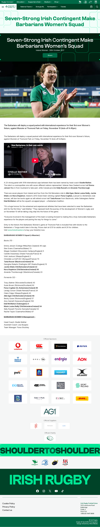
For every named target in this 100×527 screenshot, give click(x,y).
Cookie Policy (8, 503)
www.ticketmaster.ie (16, 230)
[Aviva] (82, 346)
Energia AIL (40, 7)
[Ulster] (95, 2)
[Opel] (39, 359)
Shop (56, 2)
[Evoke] (60, 398)
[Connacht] (80, 2)
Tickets (63, 7)
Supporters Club (34, 2)
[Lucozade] (60, 372)
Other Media (93, 523)
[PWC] (18, 372)
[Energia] (60, 359)
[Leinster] (85, 2)
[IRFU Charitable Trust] (50, 438)
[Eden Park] (39, 398)
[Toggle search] (97, 7)
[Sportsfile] (64, 426)
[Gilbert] (82, 372)
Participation (51, 7)
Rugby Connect (7, 2)
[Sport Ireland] (82, 385)
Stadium (47, 2)
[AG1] (50, 411)
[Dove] (60, 385)
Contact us (7, 510)
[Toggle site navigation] (2, 7)
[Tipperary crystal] (50, 426)
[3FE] (36, 426)
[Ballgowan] (18, 398)
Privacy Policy (8, 507)
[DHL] (82, 398)
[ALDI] (39, 372)
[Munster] (90, 2)
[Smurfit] (18, 385)
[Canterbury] (39, 346)
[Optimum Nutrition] (39, 385)
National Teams (26, 7)
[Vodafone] (18, 346)
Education (20, 2)
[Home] (10, 7)
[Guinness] (60, 346)
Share (50, 55)
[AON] (82, 359)
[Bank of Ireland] (18, 359)
